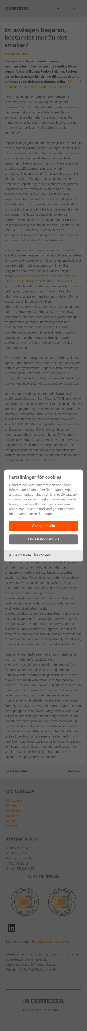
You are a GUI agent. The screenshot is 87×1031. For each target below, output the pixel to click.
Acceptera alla (43, 526)
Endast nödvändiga (43, 539)
